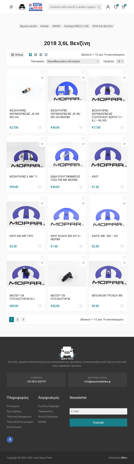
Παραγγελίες (45, 411)
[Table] (46, 54)
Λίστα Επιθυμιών (48, 416)
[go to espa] (36, 7)
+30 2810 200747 (36, 381)
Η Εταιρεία (13, 406)
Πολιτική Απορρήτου (19, 416)
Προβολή (108, 61)
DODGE (56, 26)
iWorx (124, 457)
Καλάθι (42, 421)
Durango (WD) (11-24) (76, 26)
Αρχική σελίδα (28, 26)
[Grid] (30, 54)
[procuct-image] (26, 88)
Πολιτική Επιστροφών (20, 421)
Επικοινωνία (14, 427)
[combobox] (75, 7)
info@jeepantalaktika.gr (97, 381)
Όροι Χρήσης (14, 411)
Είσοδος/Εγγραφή (48, 406)
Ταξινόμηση (37, 61)
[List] (40, 54)
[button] (39, 127)
